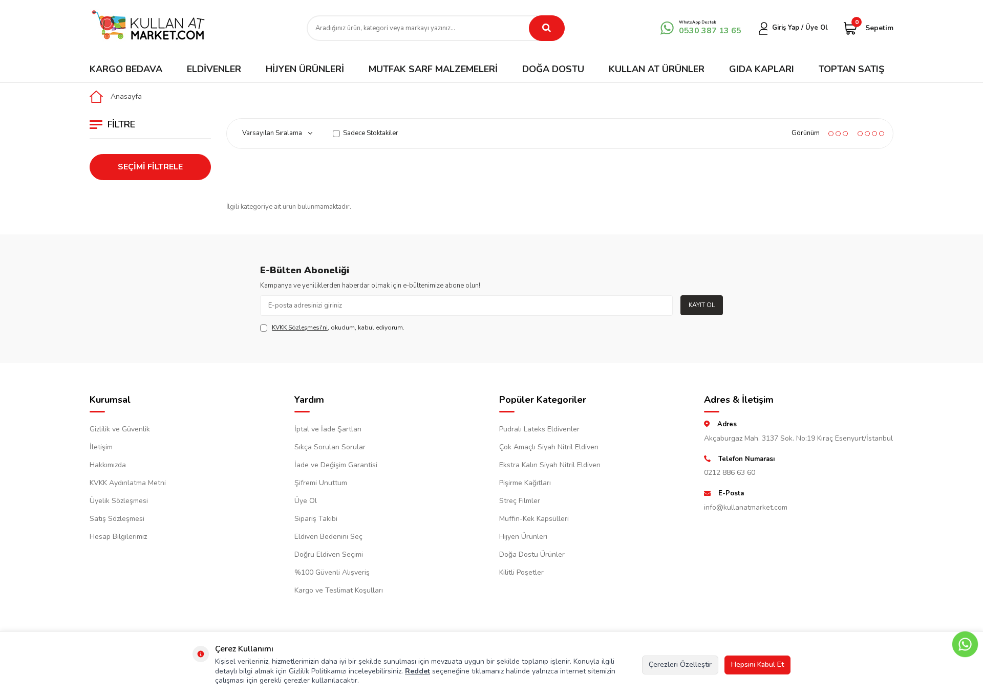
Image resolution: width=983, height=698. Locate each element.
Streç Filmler (519, 501)
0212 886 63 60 (729, 472)
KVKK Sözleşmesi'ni (300, 327)
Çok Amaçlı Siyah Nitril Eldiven (549, 447)
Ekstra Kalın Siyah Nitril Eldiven (550, 465)
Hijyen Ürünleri (305, 69)
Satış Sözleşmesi (117, 519)
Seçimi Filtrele (150, 166)
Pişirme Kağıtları (525, 483)
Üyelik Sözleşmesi (119, 501)
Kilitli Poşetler (521, 572)
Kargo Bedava (126, 69)
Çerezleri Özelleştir (680, 664)
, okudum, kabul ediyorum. (338, 327)
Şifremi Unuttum (320, 483)
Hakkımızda (108, 465)
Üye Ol (305, 501)
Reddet (417, 671)
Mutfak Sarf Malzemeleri (433, 69)
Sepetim (874, 27)
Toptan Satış (851, 69)
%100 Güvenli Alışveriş (332, 572)
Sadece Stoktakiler (370, 133)
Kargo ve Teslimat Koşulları (338, 590)
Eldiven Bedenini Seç (328, 536)
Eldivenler (214, 69)
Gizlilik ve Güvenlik (120, 429)
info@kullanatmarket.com (745, 507)
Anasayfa (126, 96)
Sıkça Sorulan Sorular (330, 447)
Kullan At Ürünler (656, 69)
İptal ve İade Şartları (327, 429)
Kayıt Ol (702, 305)
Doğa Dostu (553, 69)
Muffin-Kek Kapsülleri (534, 519)
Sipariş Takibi (315, 519)
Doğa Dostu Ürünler (532, 554)
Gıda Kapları (761, 69)
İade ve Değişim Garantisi (335, 465)
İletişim (101, 447)
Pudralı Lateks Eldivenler (539, 429)
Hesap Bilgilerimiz (118, 536)
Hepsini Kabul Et (757, 664)
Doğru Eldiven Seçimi (328, 554)
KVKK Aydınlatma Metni (128, 483)
